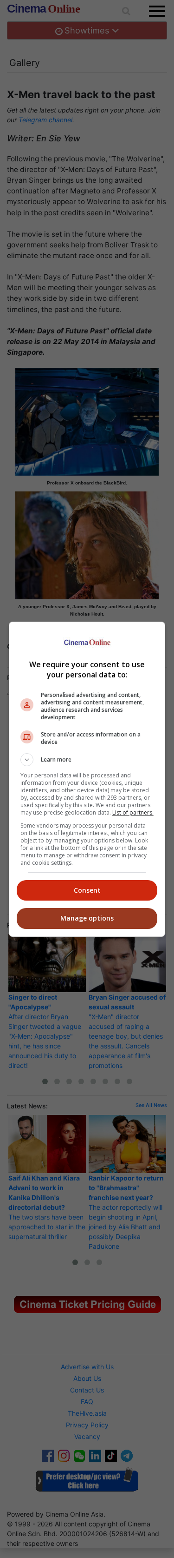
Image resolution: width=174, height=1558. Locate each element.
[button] (87, 759)
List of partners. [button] (133, 812)
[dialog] (87, 779)
